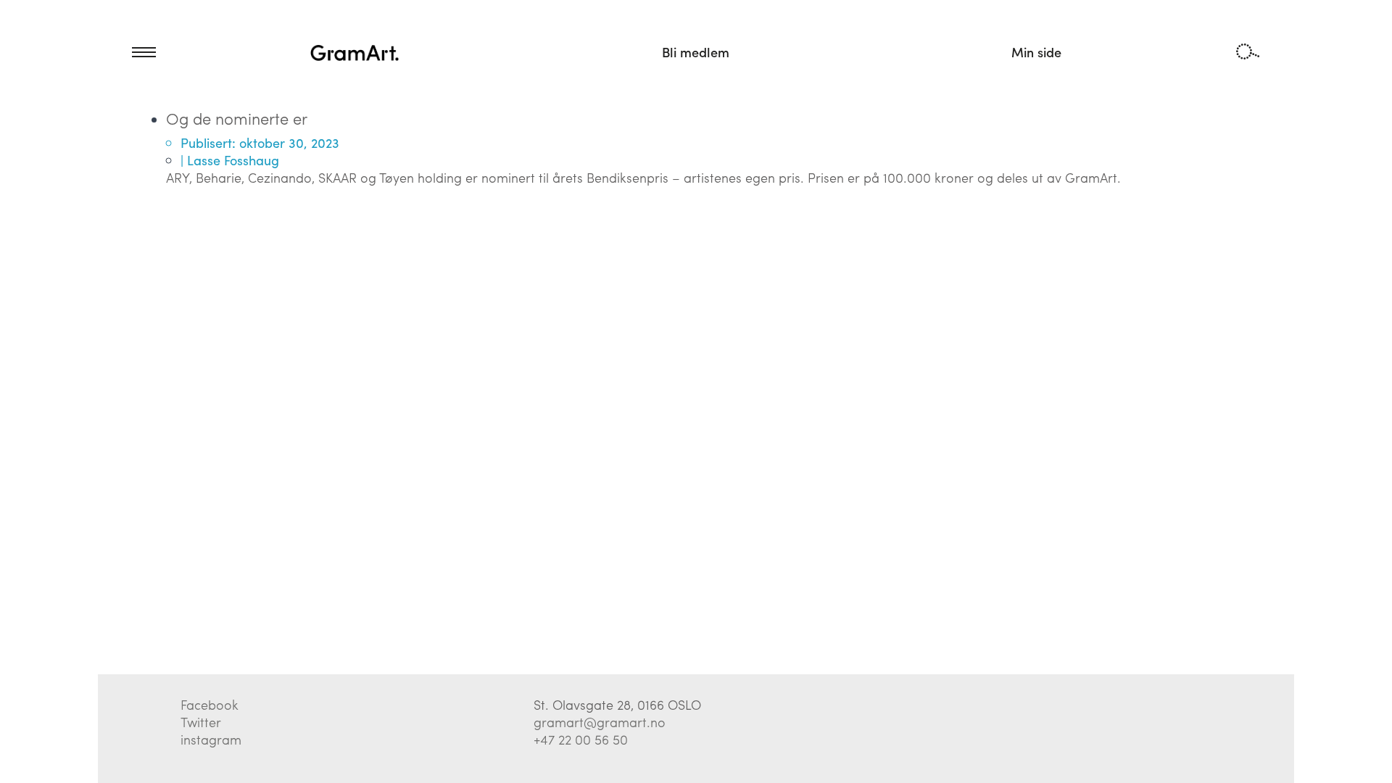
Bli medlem (695, 52)
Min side (1036, 52)
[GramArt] (355, 52)
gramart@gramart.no (600, 722)
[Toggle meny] (127, 52)
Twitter (201, 722)
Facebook (210, 704)
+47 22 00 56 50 (581, 739)
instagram (211, 739)
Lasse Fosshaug (233, 160)
